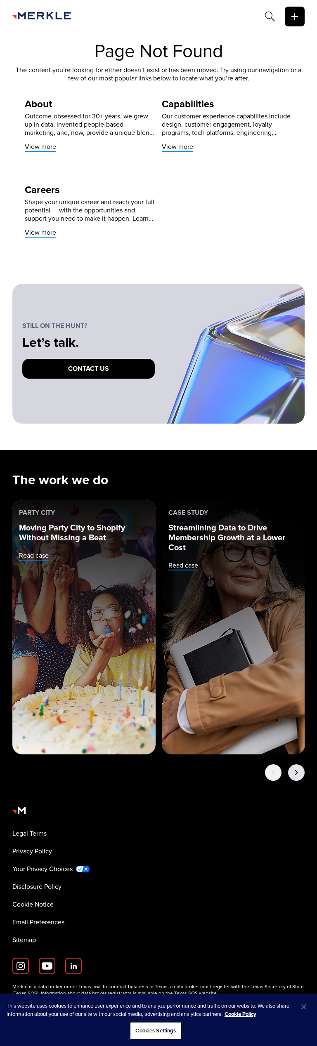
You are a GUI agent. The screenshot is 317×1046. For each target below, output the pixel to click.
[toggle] (295, 16)
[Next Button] (296, 772)
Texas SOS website (195, 993)
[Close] (304, 1007)
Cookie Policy (240, 1014)
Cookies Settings (155, 1030)
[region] (158, 1020)
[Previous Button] (273, 772)
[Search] (270, 16)
